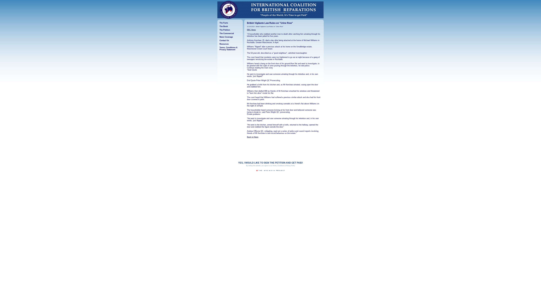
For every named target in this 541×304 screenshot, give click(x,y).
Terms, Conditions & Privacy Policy (284, 165)
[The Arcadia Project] (270, 172)
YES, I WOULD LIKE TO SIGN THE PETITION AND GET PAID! (270, 163)
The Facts (223, 23)
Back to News (252, 137)
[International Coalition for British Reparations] (228, 19)
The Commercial (226, 33)
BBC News (251, 30)
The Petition (224, 30)
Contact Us (224, 40)
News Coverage (226, 37)
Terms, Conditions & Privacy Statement (228, 48)
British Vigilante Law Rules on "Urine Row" (270, 23)
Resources (224, 44)
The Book (223, 26)
